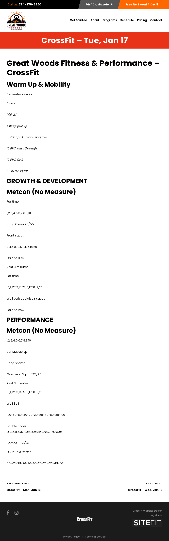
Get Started (78, 20)
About (94, 20)
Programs (110, 20)
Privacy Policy (71, 536)
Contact (156, 20)
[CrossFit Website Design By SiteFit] (147, 522)
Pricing (142, 20)
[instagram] (16, 512)
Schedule (127, 20)
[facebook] (8, 512)
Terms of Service (95, 536)
